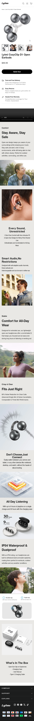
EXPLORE (6, 699)
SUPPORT (6, 693)
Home (3, 9)
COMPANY (6, 688)
